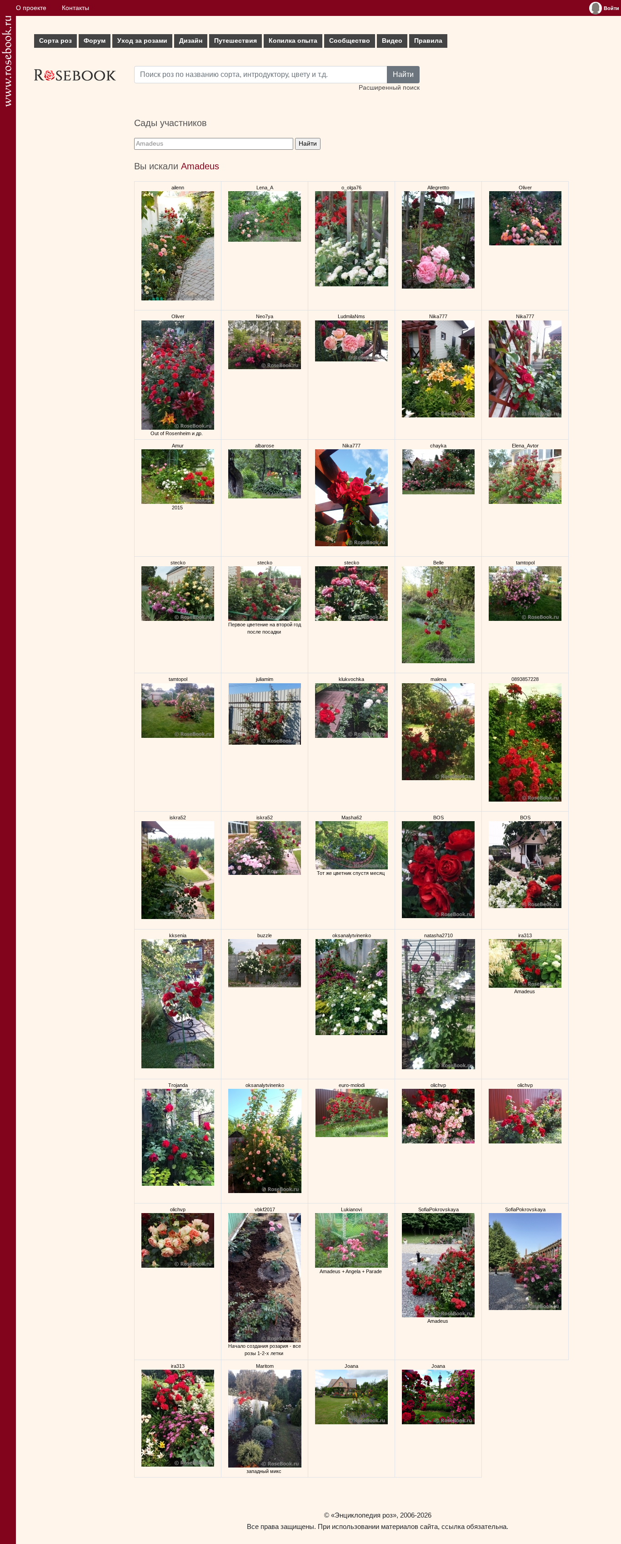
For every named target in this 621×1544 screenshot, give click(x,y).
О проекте (31, 8)
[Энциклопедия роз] (6, 61)
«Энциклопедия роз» (363, 1515)
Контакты (75, 8)
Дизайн (190, 40)
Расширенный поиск (389, 87)
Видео (392, 40)
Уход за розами (142, 40)
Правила (428, 40)
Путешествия (235, 40)
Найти (403, 74)
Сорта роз (55, 40)
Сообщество (349, 40)
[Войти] (595, 8)
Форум (94, 40)
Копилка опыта (293, 40)
